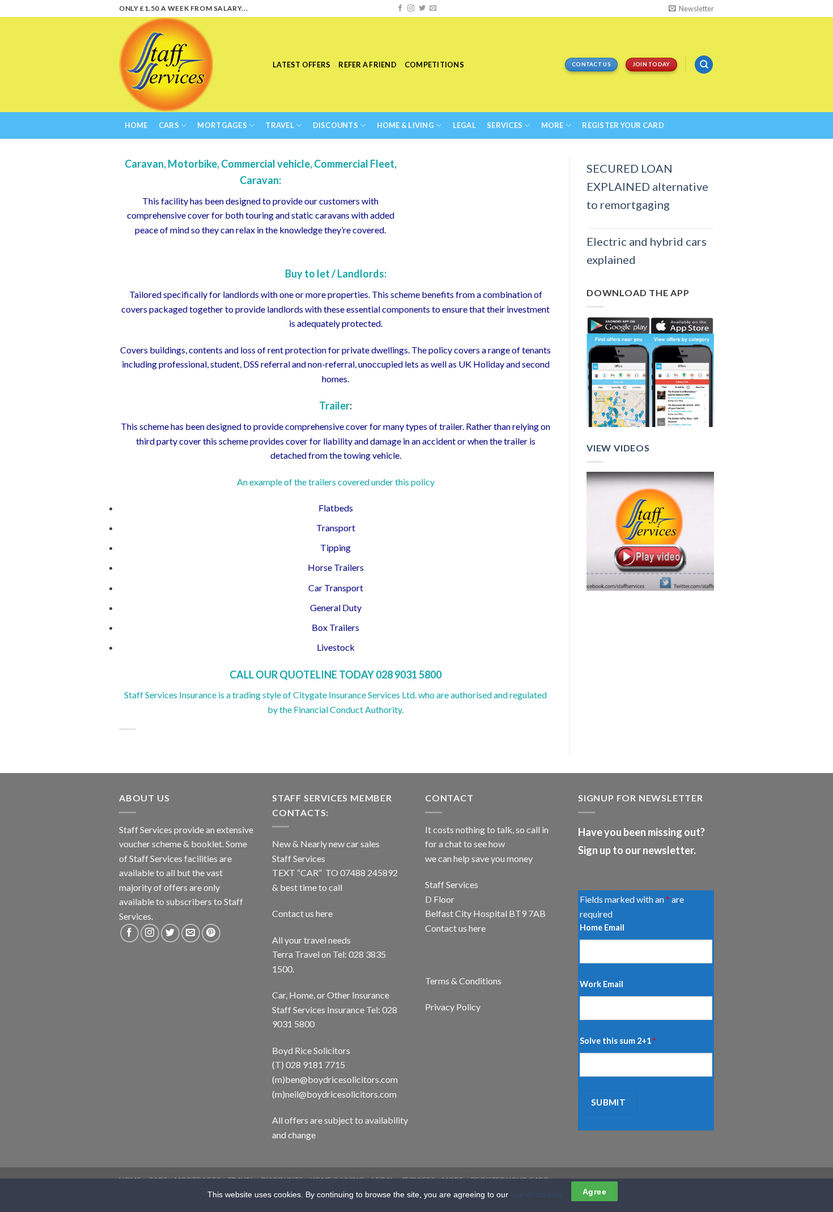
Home (136, 125)
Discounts (335, 125)
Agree (594, 1191)
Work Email (601, 984)
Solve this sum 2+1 (618, 1040)
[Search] (704, 65)
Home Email (602, 927)
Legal (464, 125)
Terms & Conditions (463, 980)
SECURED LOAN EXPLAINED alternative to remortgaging (647, 186)
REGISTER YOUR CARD (623, 125)
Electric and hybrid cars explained (646, 250)
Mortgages (221, 125)
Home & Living (405, 125)
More (552, 125)
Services (504, 125)
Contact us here (302, 913)
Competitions (434, 64)
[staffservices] (187, 64)
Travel (279, 125)
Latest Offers (301, 64)
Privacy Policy (453, 1006)
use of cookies (536, 1194)
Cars (169, 125)
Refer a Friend (367, 64)
